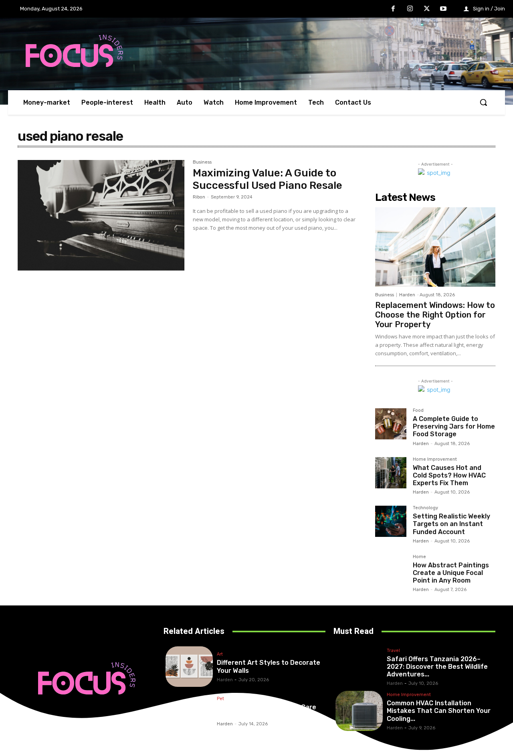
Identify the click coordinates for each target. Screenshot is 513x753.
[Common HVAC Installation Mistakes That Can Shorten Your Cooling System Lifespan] (359, 711)
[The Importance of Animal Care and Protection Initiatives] (189, 711)
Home (419, 557)
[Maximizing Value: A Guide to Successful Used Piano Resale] (101, 215)
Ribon (199, 197)
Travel (393, 650)
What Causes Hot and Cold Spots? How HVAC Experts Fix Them (449, 475)
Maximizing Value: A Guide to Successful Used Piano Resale (267, 179)
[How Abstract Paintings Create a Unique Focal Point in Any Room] (390, 570)
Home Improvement (435, 459)
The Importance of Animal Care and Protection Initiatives (266, 711)
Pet (220, 698)
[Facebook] (393, 9)
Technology (425, 508)
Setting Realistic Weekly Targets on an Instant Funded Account (451, 523)
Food (418, 410)
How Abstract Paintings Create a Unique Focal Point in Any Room (451, 572)
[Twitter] (426, 9)
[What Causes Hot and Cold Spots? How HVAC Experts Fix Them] (390, 472)
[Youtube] (443, 9)
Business (202, 162)
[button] (483, 102)
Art (220, 654)
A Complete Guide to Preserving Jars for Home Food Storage (454, 426)
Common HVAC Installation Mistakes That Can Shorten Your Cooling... (439, 710)
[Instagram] (410, 9)
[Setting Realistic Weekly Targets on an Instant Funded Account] (390, 521)
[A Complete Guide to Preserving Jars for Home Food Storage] (390, 423)
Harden (407, 295)
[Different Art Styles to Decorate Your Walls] (189, 666)
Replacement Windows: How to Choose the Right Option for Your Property (435, 314)
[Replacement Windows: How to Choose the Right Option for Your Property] (435, 247)
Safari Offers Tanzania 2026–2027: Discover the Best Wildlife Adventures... (437, 666)
